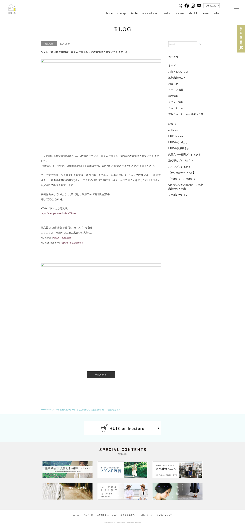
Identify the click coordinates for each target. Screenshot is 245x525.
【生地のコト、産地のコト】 (184, 178)
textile (134, 13)
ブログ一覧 (88, 515)
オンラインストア (164, 515)
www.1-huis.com (62, 237)
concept (122, 13)
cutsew (180, 13)
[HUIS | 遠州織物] (12, 6)
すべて (172, 65)
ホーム (76, 515)
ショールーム (175, 108)
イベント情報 (175, 102)
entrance (173, 130)
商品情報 (173, 96)
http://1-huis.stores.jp (72, 242)
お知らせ (173, 83)
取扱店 (172, 124)
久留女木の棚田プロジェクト (184, 154)
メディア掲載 (175, 89)
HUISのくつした (177, 142)
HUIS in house (176, 136)
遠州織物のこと (177, 77)
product (167, 13)
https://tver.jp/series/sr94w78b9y (58, 213)
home (109, 13)
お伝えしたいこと (178, 71)
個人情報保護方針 (128, 515)
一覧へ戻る (101, 374)
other (217, 13)
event (206, 13)
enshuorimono (150, 13)
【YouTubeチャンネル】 (181, 172)
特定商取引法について (107, 515)
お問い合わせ (146, 515)
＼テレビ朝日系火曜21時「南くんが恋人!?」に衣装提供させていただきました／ (87, 409)
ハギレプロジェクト (179, 166)
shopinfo (193, 13)
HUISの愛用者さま (178, 148)
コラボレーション (178, 194)
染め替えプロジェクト (180, 160)
